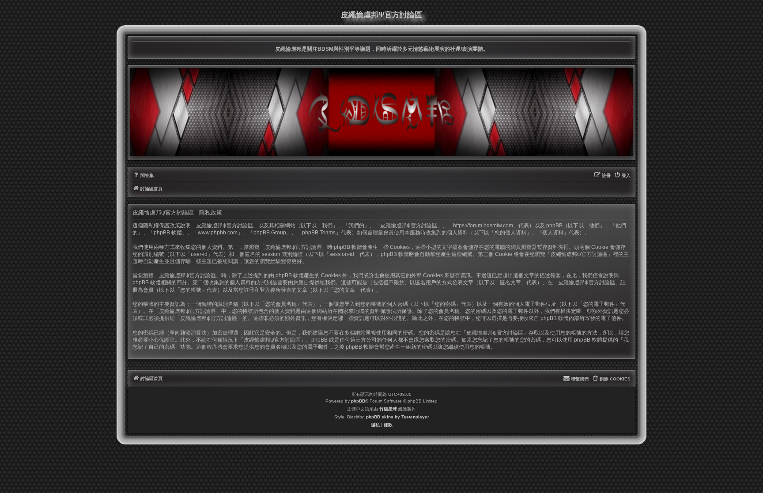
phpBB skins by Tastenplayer (397, 416)
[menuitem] (143, 175)
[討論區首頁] (381, 112)
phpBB (358, 401)
